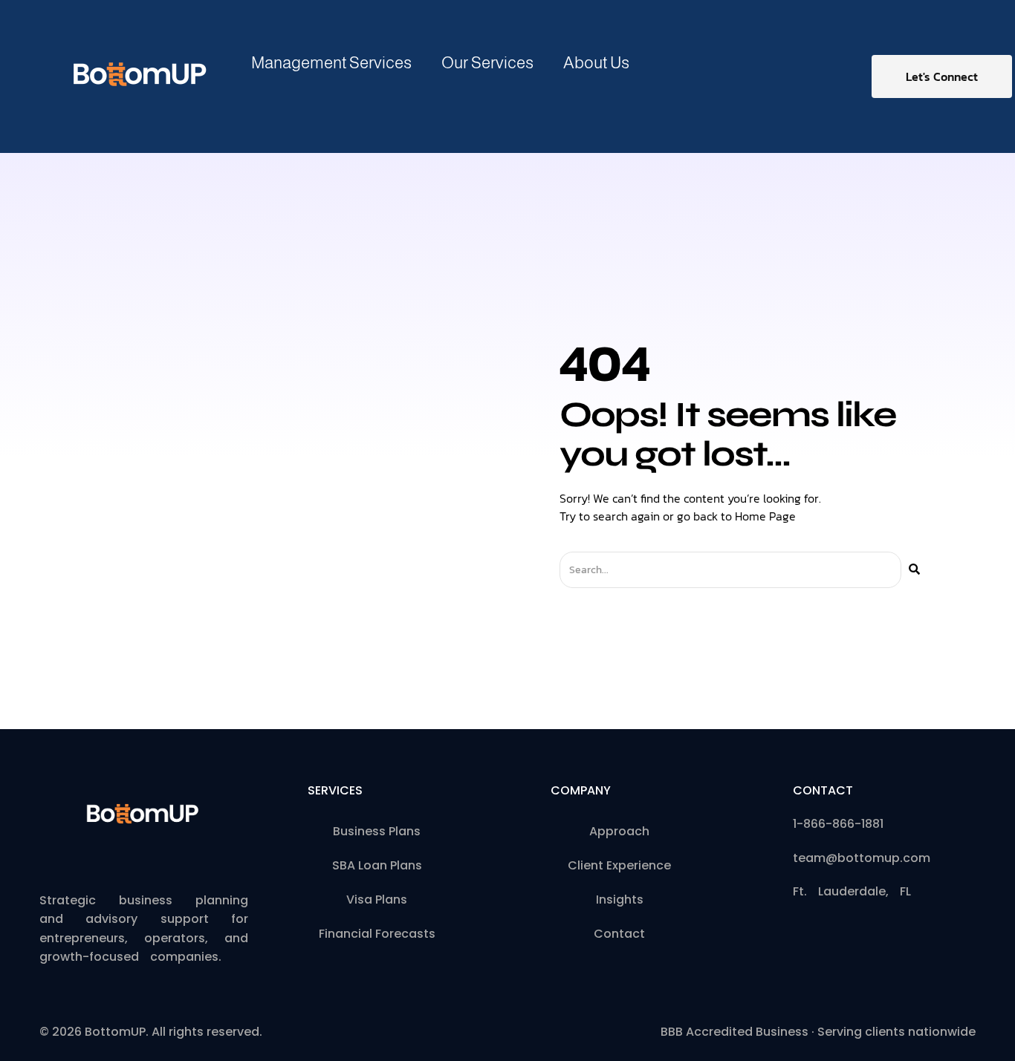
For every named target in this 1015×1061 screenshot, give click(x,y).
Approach (619, 831)
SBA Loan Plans (377, 865)
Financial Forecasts (377, 933)
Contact (619, 933)
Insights (619, 899)
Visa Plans (376, 899)
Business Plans (377, 831)
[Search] (914, 570)
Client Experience (619, 865)
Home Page (765, 516)
